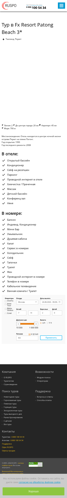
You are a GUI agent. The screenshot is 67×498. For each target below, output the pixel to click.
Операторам (42, 381)
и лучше (34, 334)
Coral (9, 313)
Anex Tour (9, 305)
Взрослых (44, 309)
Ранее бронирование (13, 417)
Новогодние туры (11, 397)
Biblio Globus (10, 309)
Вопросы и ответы (45, 397)
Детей (54, 309)
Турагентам (9, 381)
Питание (19, 334)
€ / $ (50, 323)
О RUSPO (8, 377)
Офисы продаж (8, 451)
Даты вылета (45, 298)
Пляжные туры (10, 404)
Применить (51, 337)
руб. (43, 323)
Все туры (7, 424)
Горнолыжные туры (12, 400)
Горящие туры (10, 407)
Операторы (9, 298)
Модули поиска (43, 377)
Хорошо (33, 491)
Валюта (43, 320)
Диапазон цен (21, 320)
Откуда (19, 298)
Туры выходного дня (13, 414)
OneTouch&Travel (10, 301)
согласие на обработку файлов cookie (39, 482)
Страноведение (10, 384)
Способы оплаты (44, 400)
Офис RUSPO (7, 447)
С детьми (8, 421)
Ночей (18, 309)
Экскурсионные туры (13, 410)
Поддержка (7, 444)
